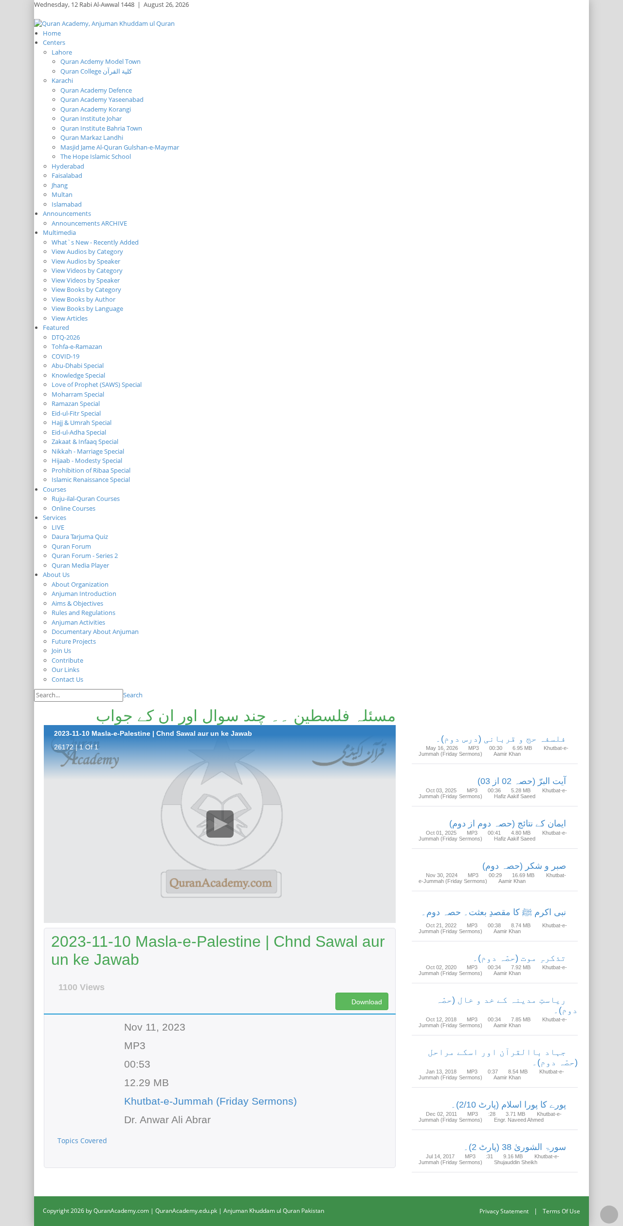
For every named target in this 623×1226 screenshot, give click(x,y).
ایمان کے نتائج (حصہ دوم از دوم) (507, 823)
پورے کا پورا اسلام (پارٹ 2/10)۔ (508, 1105)
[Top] (609, 1215)
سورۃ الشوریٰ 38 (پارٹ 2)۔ (514, 1147)
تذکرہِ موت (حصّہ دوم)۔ (519, 958)
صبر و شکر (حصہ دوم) (524, 866)
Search (133, 694)
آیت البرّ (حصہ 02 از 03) (521, 781)
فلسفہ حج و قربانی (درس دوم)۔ (501, 739)
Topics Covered (83, 1140)
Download (365, 1002)
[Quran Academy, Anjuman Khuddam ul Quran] (104, 23)
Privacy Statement (504, 1211)
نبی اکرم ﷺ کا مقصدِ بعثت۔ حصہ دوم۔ (493, 912)
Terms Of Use (561, 1211)
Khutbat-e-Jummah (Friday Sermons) (210, 1101)
